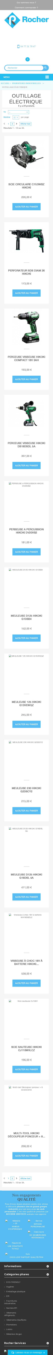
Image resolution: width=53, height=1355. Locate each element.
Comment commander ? (26, 7)
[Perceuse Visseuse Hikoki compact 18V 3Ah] (26, 327)
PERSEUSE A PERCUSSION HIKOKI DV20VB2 (26, 531)
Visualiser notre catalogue (27, 32)
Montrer (7, 117)
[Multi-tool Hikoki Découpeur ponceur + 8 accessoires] (26, 1103)
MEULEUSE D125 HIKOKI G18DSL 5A (26, 876)
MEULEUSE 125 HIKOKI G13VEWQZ (26, 703)
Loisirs (9, 1329)
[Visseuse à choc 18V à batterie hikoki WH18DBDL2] (26, 931)
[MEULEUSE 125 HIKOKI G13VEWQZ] (26, 672)
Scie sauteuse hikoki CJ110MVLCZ (26, 1049)
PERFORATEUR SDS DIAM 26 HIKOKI (26, 272)
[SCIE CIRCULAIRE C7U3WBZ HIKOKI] (26, 154)
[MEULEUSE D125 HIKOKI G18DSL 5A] (26, 844)
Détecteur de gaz (14, 1334)
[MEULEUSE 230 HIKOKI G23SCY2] (26, 758)
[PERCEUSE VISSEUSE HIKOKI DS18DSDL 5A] (26, 413)
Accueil (5, 83)
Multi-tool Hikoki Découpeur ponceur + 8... (26, 1135)
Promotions (11, 1325)
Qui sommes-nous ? (26, 2)
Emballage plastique (15, 1291)
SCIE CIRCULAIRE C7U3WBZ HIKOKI (26, 186)
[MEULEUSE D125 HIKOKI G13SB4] (26, 586)
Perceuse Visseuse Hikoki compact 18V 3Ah (26, 358)
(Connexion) (26, 54)
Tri (5, 112)
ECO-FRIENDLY (13, 1282)
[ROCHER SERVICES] (26, 20)
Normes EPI (11, 1308)
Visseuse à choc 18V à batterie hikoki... (27, 962)
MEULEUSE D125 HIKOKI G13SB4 (26, 617)
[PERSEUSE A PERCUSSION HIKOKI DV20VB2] (26, 499)
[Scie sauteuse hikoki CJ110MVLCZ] (26, 1017)
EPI (7, 1296)
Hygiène (10, 1287)
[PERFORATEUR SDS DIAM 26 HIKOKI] (26, 240)
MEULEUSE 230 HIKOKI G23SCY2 (26, 790)
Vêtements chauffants (16, 1320)
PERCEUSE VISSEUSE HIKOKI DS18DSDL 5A (26, 445)
